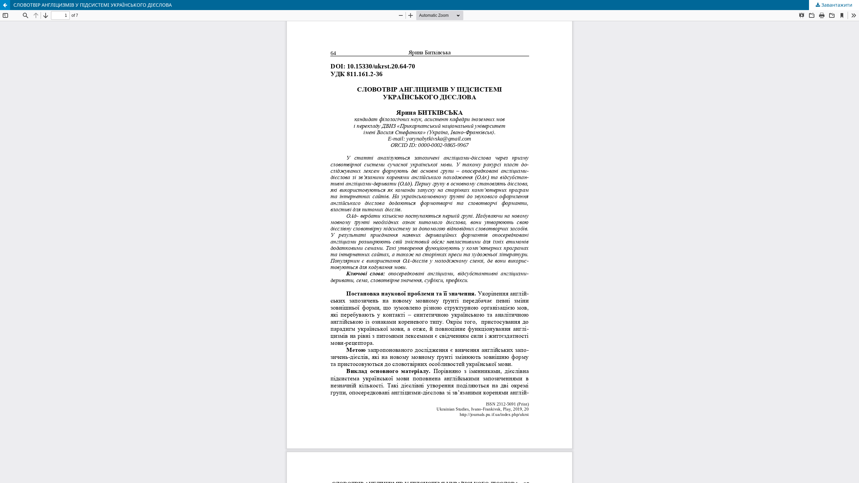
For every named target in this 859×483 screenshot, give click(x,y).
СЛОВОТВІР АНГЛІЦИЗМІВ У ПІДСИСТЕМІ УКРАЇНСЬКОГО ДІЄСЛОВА (92, 5)
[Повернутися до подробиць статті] (5, 5)
